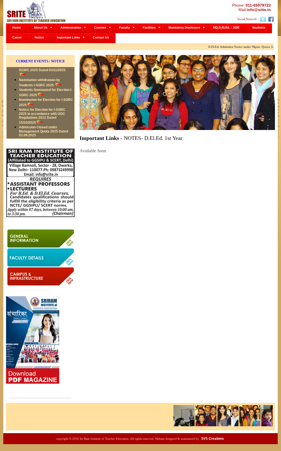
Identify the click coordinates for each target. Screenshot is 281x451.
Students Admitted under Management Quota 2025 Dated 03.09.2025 (43, 136)
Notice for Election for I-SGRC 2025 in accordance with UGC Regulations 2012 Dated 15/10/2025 (42, 108)
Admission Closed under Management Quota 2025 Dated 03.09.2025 (43, 123)
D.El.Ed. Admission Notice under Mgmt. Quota (234, 46)
